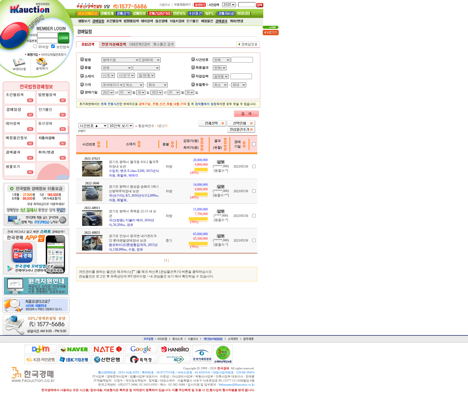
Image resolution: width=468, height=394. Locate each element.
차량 (169, 166)
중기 (169, 240)
